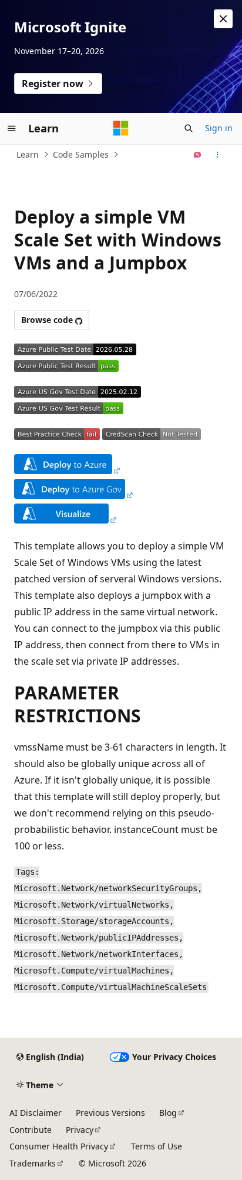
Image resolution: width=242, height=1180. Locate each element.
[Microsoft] (121, 128)
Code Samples (81, 154)
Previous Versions (110, 1112)
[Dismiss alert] (223, 18)
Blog (168, 1112)
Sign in (219, 128)
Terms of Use (156, 1146)
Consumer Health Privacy (58, 1146)
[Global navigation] (11, 128)
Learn (27, 154)
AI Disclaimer (35, 1112)
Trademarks (32, 1163)
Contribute (30, 1129)
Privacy (79, 1129)
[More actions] (217, 154)
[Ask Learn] (197, 154)
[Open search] (188, 128)
